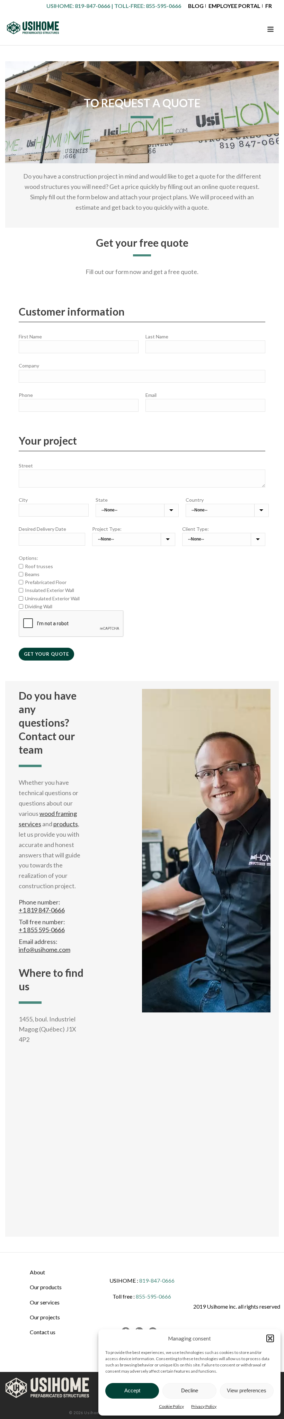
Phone (26, 395)
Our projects (45, 1317)
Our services (45, 1302)
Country (195, 500)
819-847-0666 (92, 5)
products (65, 824)
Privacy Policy (203, 1406)
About (37, 1272)
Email (151, 395)
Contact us (42, 1332)
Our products (46, 1287)
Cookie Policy (171, 1406)
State (102, 500)
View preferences (246, 1390)
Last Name (156, 336)
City (23, 500)
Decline (189, 1390)
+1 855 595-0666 (42, 930)
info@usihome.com (44, 949)
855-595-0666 (163, 5)
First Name (30, 336)
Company (29, 366)
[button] (270, 1338)
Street (26, 466)
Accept (132, 1390)
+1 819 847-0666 (42, 910)
